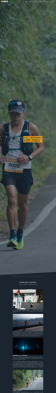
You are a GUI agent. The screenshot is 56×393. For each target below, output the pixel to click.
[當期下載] (52, 1)
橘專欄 (40, 1)
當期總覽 (26, 1)
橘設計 (37, 1)
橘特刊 (22, 137)
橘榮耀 (47, 1)
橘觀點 (30, 1)
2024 (9, 137)
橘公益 (33, 1)
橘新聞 (43, 1)
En (49, 1)
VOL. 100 (12, 137)
